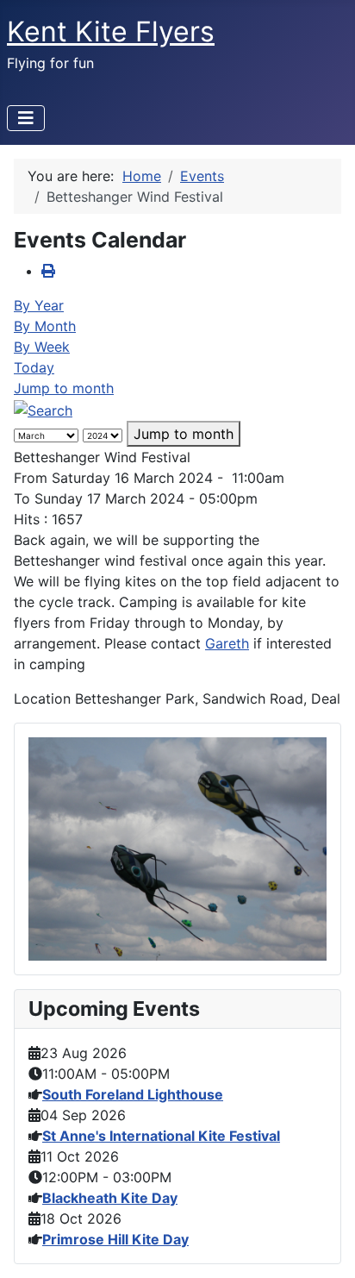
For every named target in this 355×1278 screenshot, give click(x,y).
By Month (45, 326)
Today (34, 367)
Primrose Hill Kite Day (115, 1239)
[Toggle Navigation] (26, 118)
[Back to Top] (324, 1246)
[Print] (48, 270)
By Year (39, 305)
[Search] (43, 408)
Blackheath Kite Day (110, 1197)
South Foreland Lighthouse (132, 1094)
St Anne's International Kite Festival (161, 1135)
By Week (42, 346)
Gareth (227, 643)
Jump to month (64, 388)
